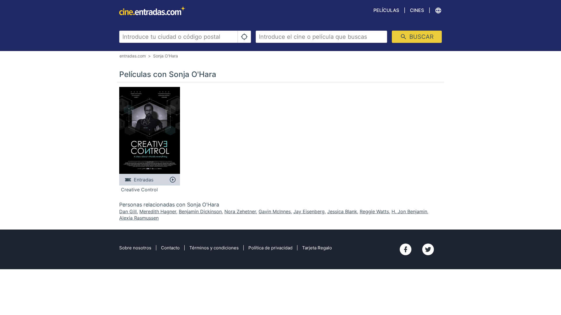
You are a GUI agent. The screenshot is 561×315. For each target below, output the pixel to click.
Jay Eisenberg (309, 211)
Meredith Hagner (157, 211)
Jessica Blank (342, 211)
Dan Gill (128, 211)
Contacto (170, 248)
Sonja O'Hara (165, 55)
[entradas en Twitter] (428, 249)
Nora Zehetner (240, 211)
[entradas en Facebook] (405, 249)
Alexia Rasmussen (139, 218)
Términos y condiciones (214, 248)
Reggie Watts (374, 211)
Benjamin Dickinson (200, 211)
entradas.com (133, 55)
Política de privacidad (270, 248)
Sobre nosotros (135, 248)
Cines (417, 10)
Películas (386, 10)
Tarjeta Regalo (317, 248)
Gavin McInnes (275, 211)
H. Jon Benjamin (409, 211)
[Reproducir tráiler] (172, 180)
